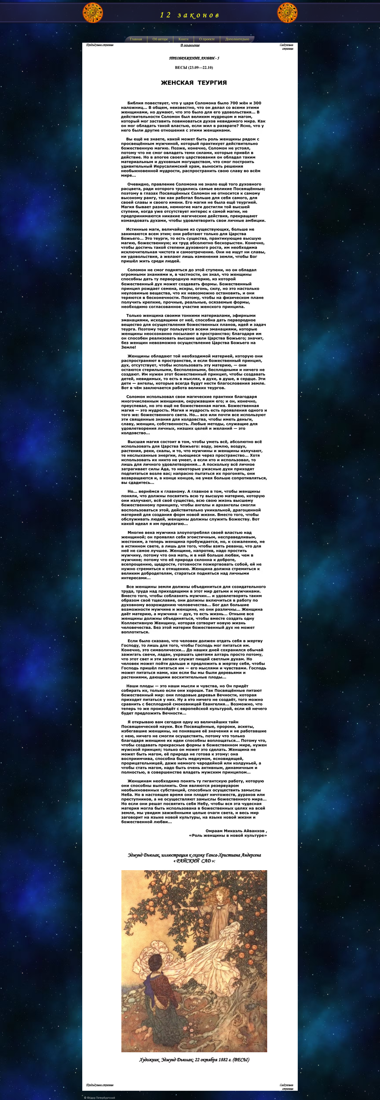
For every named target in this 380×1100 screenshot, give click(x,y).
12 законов (190, 15)
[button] (183, 39)
